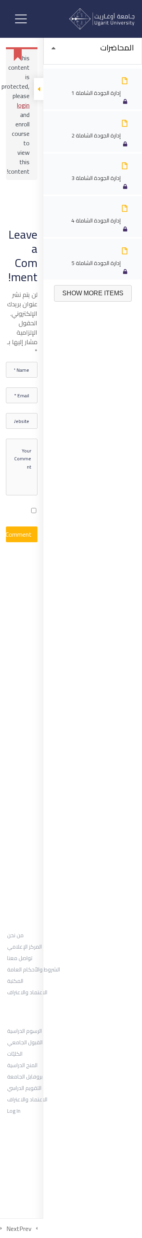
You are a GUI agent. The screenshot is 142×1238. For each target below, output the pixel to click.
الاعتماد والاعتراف (27, 992)
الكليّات (14, 1054)
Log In (14, 1111)
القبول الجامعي (25, 1042)
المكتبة (15, 981)
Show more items (92, 293)
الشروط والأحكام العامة (33, 969)
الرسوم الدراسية (24, 1031)
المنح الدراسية (22, 1065)
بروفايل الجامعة (25, 1076)
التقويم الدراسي (24, 1088)
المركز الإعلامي (24, 946)
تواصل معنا (19, 958)
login (23, 105)
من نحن (15, 935)
